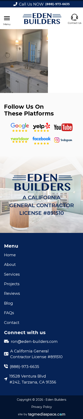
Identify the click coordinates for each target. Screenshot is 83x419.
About (10, 264)
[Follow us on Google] (19, 127)
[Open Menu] (7, 18)
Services (12, 274)
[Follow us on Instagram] (63, 140)
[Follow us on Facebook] (41, 140)
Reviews (12, 293)
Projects (12, 283)
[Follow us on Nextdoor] (63, 127)
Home (10, 254)
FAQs (9, 312)
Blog (8, 303)
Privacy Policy (41, 407)
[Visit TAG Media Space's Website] (42, 414)
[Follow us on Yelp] (41, 127)
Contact (11, 322)
